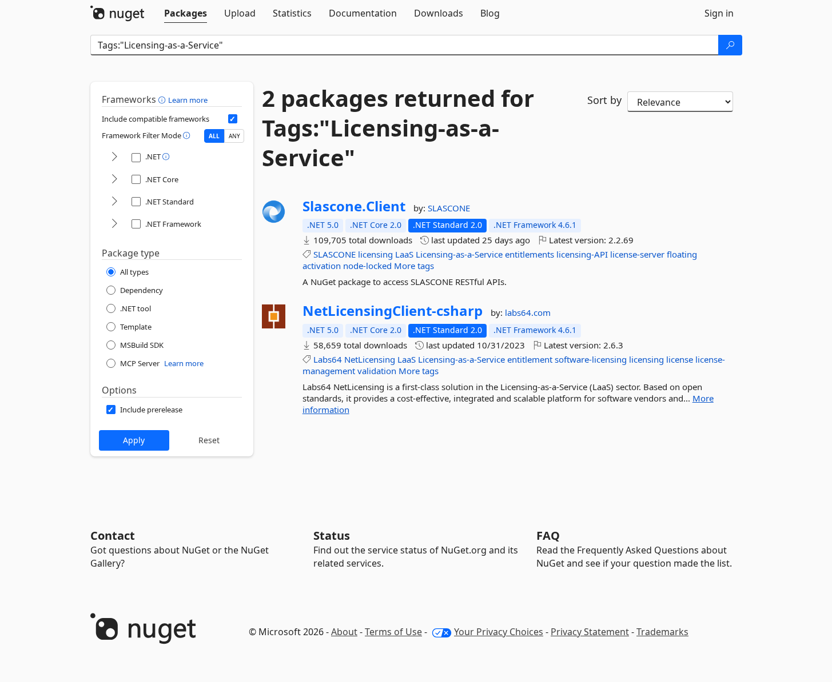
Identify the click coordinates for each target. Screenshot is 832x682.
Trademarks (662, 631)
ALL (214, 136)
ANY (234, 136)
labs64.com (528, 312)
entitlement (529, 359)
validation (376, 370)
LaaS (404, 254)
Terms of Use (393, 631)
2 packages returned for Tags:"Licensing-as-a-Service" (398, 127)
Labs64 (327, 359)
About (344, 631)
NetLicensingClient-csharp (392, 310)
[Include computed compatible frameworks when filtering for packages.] (233, 119)
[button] (163, 99)
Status (331, 535)
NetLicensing (369, 359)
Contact (112, 535)
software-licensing (591, 359)
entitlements (529, 254)
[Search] (730, 45)
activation (321, 265)
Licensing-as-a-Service (459, 254)
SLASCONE (449, 208)
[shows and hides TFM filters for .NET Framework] (114, 224)
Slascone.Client (353, 206)
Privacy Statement (590, 631)
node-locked (367, 265)
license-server (637, 254)
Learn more (188, 100)
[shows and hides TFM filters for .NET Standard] (114, 202)
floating (682, 254)
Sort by (604, 100)
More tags (414, 265)
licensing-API (582, 254)
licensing (375, 254)
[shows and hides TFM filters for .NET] (114, 157)
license (679, 359)
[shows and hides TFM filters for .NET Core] (114, 180)
